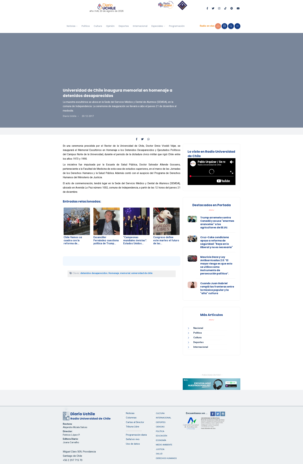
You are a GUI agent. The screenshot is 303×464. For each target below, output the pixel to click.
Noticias (71, 26)
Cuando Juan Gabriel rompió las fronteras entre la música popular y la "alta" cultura (217, 288)
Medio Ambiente (164, 444)
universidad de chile (141, 273)
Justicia (160, 449)
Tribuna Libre (132, 426)
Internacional (140, 26)
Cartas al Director (135, 422)
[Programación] (224, 26)
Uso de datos (133, 443)
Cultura (98, 26)
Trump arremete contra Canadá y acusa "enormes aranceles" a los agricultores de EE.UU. (217, 222)
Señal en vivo (133, 439)
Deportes (124, 26)
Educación (161, 436)
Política (86, 26)
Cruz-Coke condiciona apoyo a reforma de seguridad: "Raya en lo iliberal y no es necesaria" (216, 242)
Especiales (157, 26)
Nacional (198, 328)
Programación (177, 26)
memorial (125, 273)
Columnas (131, 417)
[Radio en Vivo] (218, 26)
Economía (161, 440)
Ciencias (160, 427)
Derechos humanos (166, 458)
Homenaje (113, 273)
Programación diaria (136, 434)
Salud (159, 453)
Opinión (110, 26)
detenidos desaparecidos (93, 273)
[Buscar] (231, 26)
